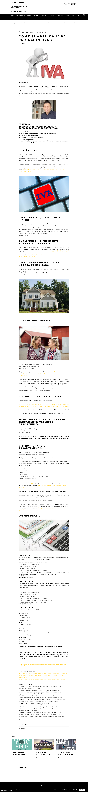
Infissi (20, 23)
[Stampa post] (32, 724)
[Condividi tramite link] (29, 724)
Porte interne (27, 23)
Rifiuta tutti (75, 789)
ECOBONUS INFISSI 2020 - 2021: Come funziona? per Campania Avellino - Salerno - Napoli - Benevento (43, 753)
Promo (34, 23)
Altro (65, 23)
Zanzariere (59, 23)
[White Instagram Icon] (83, 15)
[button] (74, 22)
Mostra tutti (73, 736)
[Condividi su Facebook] (19, 724)
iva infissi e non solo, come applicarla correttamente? (21, 753)
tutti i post (14, 23)
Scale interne (51, 23)
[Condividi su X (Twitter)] (22, 724)
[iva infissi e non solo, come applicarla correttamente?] (22, 744)
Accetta (82, 789)
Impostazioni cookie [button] (66, 789)
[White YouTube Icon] (79, 15)
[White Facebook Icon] (81, 15)
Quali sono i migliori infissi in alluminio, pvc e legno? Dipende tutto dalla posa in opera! (66, 753)
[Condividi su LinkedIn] (26, 724)
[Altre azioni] (68, 32)
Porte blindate (42, 23)
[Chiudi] (86, 789)
